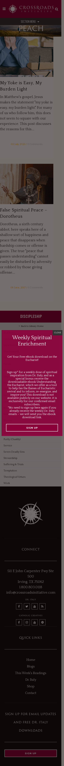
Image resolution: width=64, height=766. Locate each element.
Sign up (32, 427)
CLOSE (57, 332)
